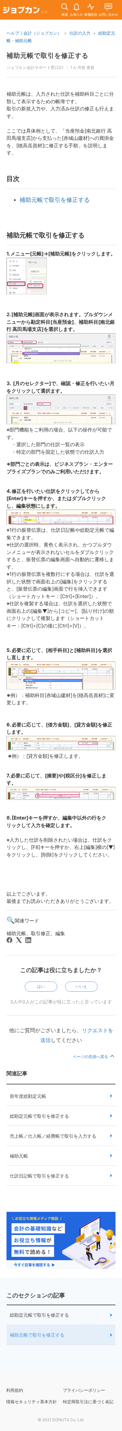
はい (41, 986)
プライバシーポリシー (84, 1390)
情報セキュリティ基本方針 (31, 1401)
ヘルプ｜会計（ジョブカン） (34, 33)
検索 (64, 14)
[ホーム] (25, 11)
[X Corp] (19, 940)
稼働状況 (90, 14)
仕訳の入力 (79, 33)
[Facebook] (9, 940)
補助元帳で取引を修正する (37, 1335)
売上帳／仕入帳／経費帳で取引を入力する (53, 1136)
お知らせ (76, 14)
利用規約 (14, 1390)
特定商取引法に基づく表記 (88, 1401)
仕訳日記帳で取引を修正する (39, 1176)
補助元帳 (19, 1156)
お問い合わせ (108, 14)
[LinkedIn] (28, 940)
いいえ (81, 986)
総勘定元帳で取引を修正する (39, 1116)
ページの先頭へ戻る (91, 1056)
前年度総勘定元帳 (28, 1096)
